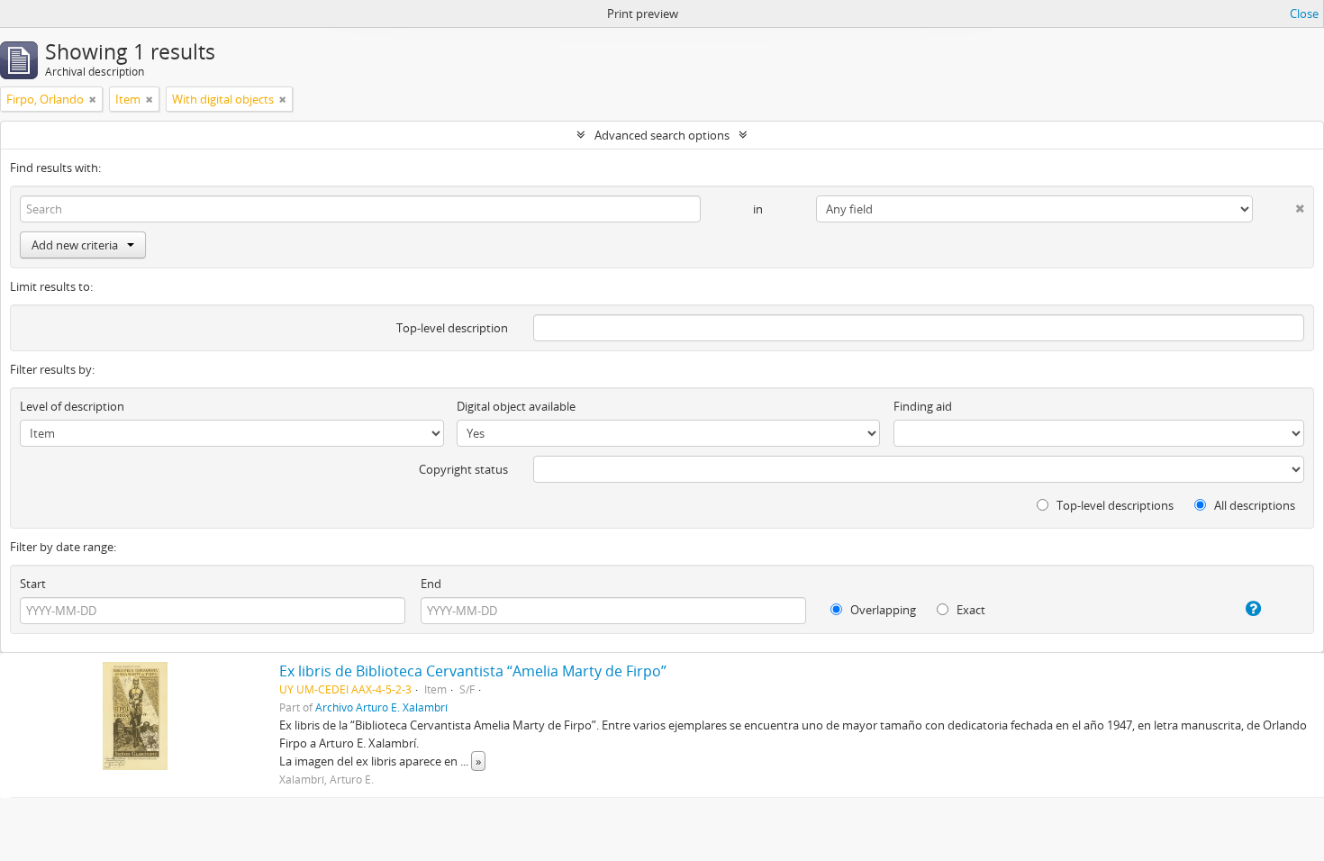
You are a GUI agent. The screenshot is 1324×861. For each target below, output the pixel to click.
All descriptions (1253, 505)
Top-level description (452, 328)
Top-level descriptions (1114, 505)
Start (33, 584)
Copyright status (463, 469)
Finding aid (922, 406)
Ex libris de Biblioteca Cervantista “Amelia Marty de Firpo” (473, 671)
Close (1304, 13)
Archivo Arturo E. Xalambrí (381, 707)
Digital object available (516, 406)
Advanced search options (662, 135)
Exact (969, 610)
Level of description (72, 406)
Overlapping (882, 610)
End (431, 584)
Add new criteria (75, 245)
